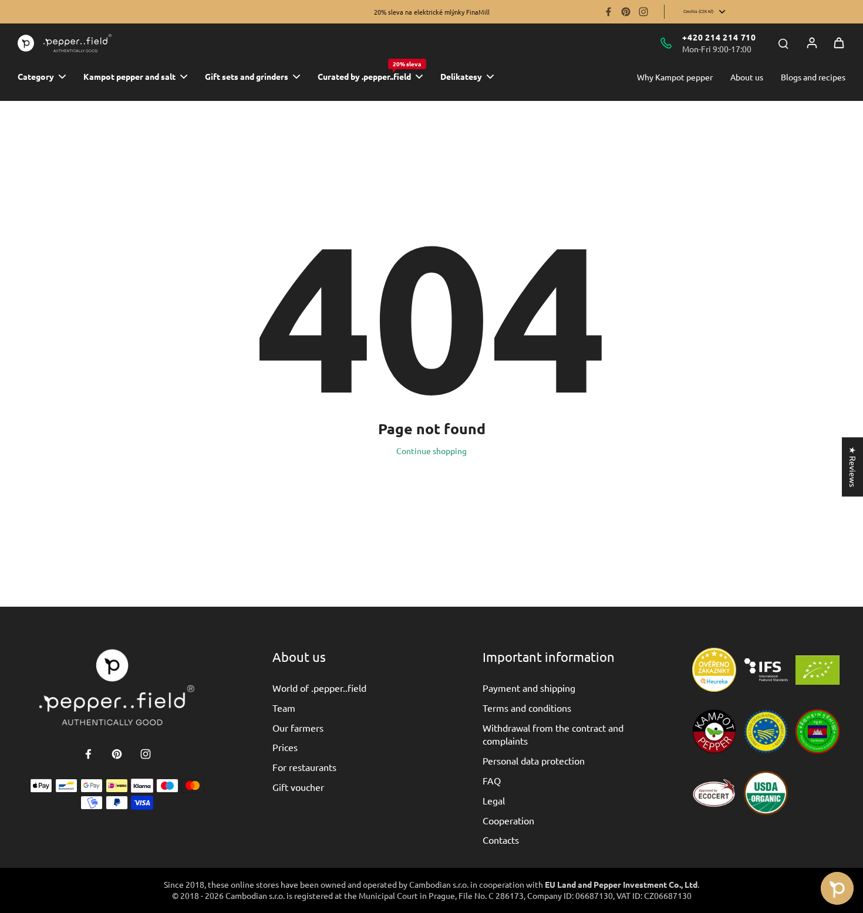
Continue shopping (431, 450)
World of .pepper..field (319, 688)
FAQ (492, 780)
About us (746, 77)
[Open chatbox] (837, 888)
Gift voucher (298, 787)
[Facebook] (608, 12)
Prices (285, 747)
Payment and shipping (529, 688)
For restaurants (304, 767)
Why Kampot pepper (675, 77)
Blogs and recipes (813, 77)
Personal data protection (534, 760)
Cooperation (508, 820)
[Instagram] (643, 12)
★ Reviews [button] (853, 467)
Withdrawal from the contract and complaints (553, 734)
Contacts (501, 840)
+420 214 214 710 (719, 37)
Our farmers (297, 727)
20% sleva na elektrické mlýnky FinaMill (432, 11)
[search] (783, 43)
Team (283, 708)
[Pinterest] (626, 12)
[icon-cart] (838, 42)
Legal (494, 800)
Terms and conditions (527, 708)
